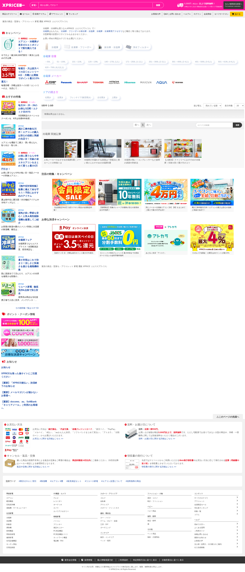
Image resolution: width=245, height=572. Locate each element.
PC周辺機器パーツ (60, 534)
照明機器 (9, 531)
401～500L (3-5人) (203, 62)
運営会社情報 (70, 560)
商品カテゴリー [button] (8, 14)
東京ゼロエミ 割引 (28, 481)
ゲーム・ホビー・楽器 (108, 521)
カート (238, 14)
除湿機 (44, 481)
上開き (115, 97)
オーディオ (57, 505)
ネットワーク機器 (60, 538)
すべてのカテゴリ (201, 498)
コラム (196, 515)
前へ (137, 125)
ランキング (73, 14)
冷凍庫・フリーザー (70, 31)
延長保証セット (75, 481)
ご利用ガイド (199, 531)
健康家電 (9, 538)
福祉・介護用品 (153, 537)
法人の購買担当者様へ (233, 4)
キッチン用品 (11, 544)
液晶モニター (58, 528)
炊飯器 (8, 524)
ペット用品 (151, 534)
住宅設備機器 (11, 541)
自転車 (102, 501)
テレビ (56, 498)
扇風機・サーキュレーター (16, 508)
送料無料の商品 (134, 481)
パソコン (56, 521)
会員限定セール (200, 505)
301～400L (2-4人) (180, 62)
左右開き (101, 97)
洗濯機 (8, 521)
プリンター (57, 524)
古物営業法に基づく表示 (173, 560)
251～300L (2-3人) (157, 62)
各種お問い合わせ (201, 534)
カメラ (56, 508)
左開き (60, 97)
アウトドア (104, 505)
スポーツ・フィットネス (109, 508)
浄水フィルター (141, 47)
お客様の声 (155, 14)
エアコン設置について (112, 481)
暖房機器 (9, 501)
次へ (148, 125)
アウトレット (57, 14)
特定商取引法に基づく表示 (145, 560)
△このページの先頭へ (228, 417)
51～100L (61, 62)
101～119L (77, 62)
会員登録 (207, 14)
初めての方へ (199, 524)
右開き (48, 97)
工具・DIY (104, 524)
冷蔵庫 (46, 31)
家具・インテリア (107, 537)
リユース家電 (92, 481)
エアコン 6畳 (57, 481)
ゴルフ (102, 498)
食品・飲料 (151, 521)
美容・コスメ (152, 498)
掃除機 (8, 528)
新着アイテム (40, 14)
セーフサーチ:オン (222, 14)
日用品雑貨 (10, 548)
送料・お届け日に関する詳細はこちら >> (157, 438)
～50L (47, 62)
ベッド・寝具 (105, 541)
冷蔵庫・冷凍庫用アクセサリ (109, 31)
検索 (158, 5)
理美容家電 (10, 534)
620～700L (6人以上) (54, 67)
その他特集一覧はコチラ (26, 308)
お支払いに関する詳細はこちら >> (48, 438)
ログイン (197, 14)
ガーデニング (105, 528)
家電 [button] (34, 5)
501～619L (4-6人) (226, 62)
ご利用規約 (123, 560)
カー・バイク (105, 518)
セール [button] (25, 14)
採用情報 (88, 560)
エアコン (9, 498)
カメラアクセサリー (61, 511)
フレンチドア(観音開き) (80, 97)
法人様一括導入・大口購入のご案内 (208, 544)
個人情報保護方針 (105, 560)
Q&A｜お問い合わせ (172, 14)
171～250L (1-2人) (134, 62)
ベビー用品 (151, 511)
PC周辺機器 (58, 531)
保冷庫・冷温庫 (88, 31)
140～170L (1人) (111, 62)
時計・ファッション (155, 501)
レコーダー (57, 501)
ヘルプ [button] (186, 14)
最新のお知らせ (200, 538)
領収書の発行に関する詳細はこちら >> (159, 467)
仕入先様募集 (199, 548)
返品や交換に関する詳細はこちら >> (33, 467)
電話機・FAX (58, 541)
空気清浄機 (10, 505)
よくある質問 (199, 528)
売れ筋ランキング (201, 508)
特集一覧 (197, 511)
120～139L (93, 62)
